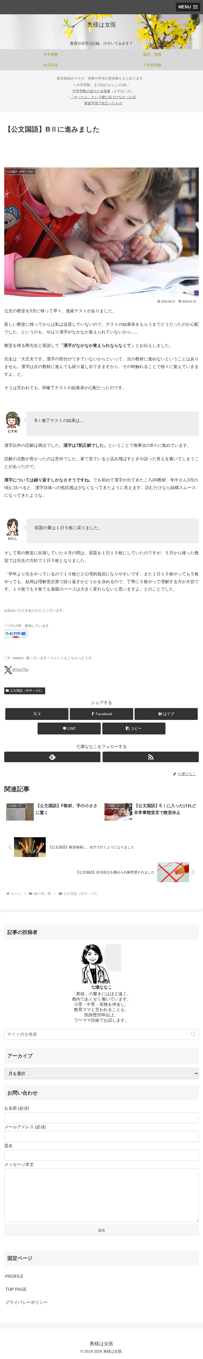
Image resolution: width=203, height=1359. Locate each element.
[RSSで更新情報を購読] (151, 757)
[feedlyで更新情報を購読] (52, 757)
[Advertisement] (101, 149)
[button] (133, 728)
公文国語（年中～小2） (27, 690)
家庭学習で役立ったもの (103, 103)
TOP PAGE (16, 1289)
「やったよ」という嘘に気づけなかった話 (103, 97)
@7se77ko (20, 670)
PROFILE (14, 1276)
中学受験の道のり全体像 (91, 91)
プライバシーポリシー (26, 1302)
